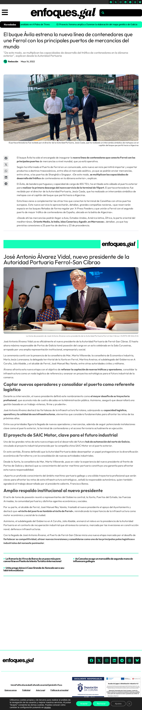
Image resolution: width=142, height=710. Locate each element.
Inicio (13, 685)
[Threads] (135, 2)
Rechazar (101, 703)
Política (19, 685)
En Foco (58, 685)
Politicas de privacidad (59, 690)
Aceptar (84, 703)
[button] (5, 158)
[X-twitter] (116, 2)
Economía (42, 685)
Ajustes (118, 703)
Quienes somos (10, 690)
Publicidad (26, 690)
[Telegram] (130, 2)
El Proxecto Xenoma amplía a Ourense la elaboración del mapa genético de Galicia (85, 24)
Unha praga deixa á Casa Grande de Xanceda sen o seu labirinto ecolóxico (33, 569)
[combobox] (120, 12)
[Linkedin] (125, 2)
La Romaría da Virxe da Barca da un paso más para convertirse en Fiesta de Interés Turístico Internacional (32, 560)
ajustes (47, 707)
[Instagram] (120, 2)
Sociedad (26, 685)
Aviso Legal (40, 690)
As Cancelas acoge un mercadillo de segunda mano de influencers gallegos (103, 560)
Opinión (51, 685)
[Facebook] (111, 2)
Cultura (34, 685)
